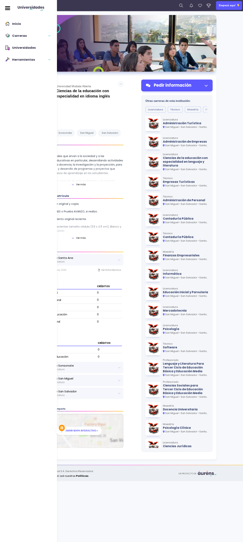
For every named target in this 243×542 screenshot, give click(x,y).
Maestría (192, 109)
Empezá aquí (227, 5)
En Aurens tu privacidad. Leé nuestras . (58, 476)
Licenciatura (155, 109)
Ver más (81, 184)
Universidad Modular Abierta (73, 86)
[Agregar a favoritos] (120, 84)
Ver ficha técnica (111, 270)
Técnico (175, 109)
